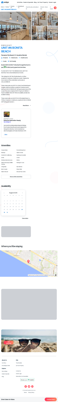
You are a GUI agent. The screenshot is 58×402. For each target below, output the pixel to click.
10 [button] (7, 203)
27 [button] (16, 209)
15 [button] (22, 203)
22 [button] (22, 206)
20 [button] (16, 206)
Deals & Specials (28, 2)
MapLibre (30, 275)
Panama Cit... (12, 7)
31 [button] (7, 212)
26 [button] (13, 209)
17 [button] (7, 206)
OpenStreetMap (51, 275)
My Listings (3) (7, 122)
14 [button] (19, 203)
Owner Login (52, 2)
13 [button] (16, 203)
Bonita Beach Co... (21, 7)
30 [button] (4, 212)
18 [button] (10, 206)
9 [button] (4, 203)
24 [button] (7, 209)
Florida (7, 7)
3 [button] (7, 201)
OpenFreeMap (35, 275)
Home (2, 7)
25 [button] (10, 209)
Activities (20, 2)
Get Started (8, 342)
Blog (35, 2)
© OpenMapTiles (41, 275)
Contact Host (51, 399)
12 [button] (13, 203)
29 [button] (22, 209)
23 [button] (4, 209)
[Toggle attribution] (56, 275)
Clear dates (25, 218)
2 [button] (4, 201)
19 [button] (13, 206)
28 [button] (19, 209)
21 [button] (19, 206)
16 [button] (4, 206)
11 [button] (10, 203)
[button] (3, 192)
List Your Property (42, 2)
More (6, 134)
